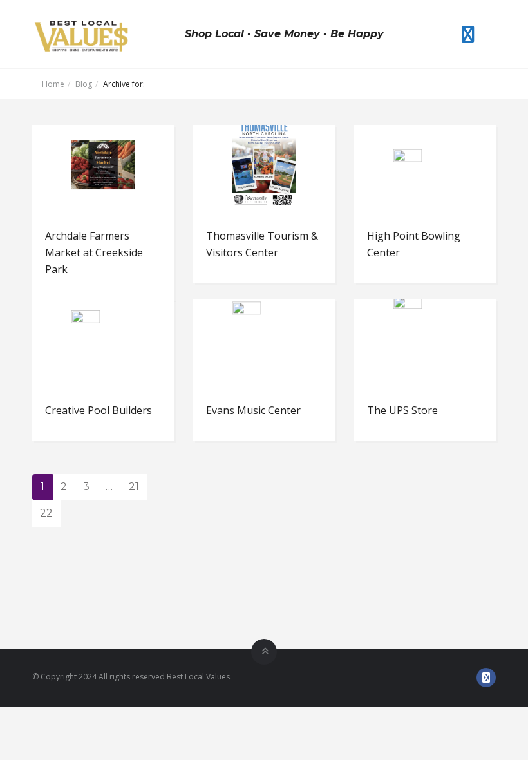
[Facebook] (468, 34)
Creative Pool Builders (98, 410)
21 (134, 486)
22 (46, 513)
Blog (83, 84)
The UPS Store (402, 410)
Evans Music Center (253, 410)
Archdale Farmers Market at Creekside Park (94, 252)
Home (53, 84)
